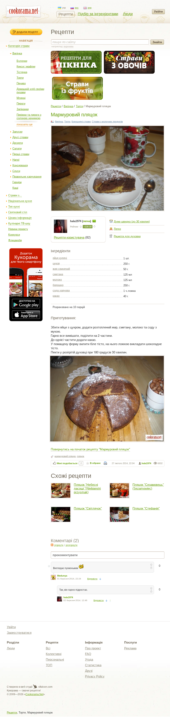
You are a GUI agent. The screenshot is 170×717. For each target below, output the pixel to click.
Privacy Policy (94, 676)
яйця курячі (60, 258)
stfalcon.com (45, 686)
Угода (89, 659)
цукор (56, 263)
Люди (128, 14)
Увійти (158, 11)
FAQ (88, 654)
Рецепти (65, 14)
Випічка (17, 53)
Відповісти (92, 579)
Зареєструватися (19, 632)
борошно (58, 285)
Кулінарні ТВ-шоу (19, 223)
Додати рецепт (27, 32)
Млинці (21, 97)
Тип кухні (14, 206)
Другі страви (20, 137)
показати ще (25, 124)
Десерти (17, 142)
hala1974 (146, 463)
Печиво (21, 83)
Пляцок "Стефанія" (146, 508)
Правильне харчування (26, 176)
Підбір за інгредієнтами (98, 14)
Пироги (21, 103)
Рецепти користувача (69, 237)
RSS (52, 545)
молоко (57, 279)
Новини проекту (18, 229)
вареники (68, 46)
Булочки (22, 60)
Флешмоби (15, 240)
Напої (15, 159)
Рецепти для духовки (127, 236)
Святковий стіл (17, 212)
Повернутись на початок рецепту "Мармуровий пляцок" (90, 449)
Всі (48, 648)
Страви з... (15, 195)
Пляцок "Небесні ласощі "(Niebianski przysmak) (87, 488)
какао (56, 295)
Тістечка (22, 72)
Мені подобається (67, 463)
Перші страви (20, 154)
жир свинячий (61, 268)
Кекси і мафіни (26, 66)
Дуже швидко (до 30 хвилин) (132, 221)
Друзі (88, 670)
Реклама (130, 648)
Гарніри (17, 182)
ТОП (49, 665)
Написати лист (94, 221)
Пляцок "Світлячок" (88, 508)
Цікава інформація (20, 217)
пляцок (80, 456)
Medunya (62, 575)
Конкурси (14, 234)
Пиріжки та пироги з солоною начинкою (29, 116)
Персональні (55, 659)
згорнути (58, 545)
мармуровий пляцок (65, 456)
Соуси (16, 171)
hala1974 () (81, 221)
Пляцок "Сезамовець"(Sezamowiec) (148, 486)
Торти (20, 77)
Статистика (93, 665)
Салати (17, 148)
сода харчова (61, 290)
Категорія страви (18, 45)
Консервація (20, 165)
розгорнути (71, 545)
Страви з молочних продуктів (107, 121)
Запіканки (23, 109)
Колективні (53, 654)
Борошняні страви (81, 121)
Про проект (93, 648)
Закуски (17, 131)
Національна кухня (20, 201)
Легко (117, 228)
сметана (58, 274)
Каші (15, 187)
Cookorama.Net (34, 694)
